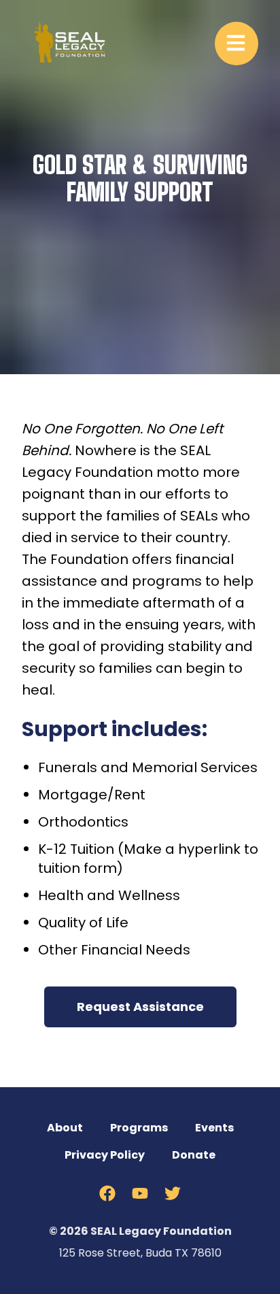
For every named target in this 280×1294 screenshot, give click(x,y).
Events (214, 1127)
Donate (193, 1155)
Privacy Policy (105, 1155)
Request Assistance (140, 1006)
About (65, 1127)
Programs (139, 1127)
